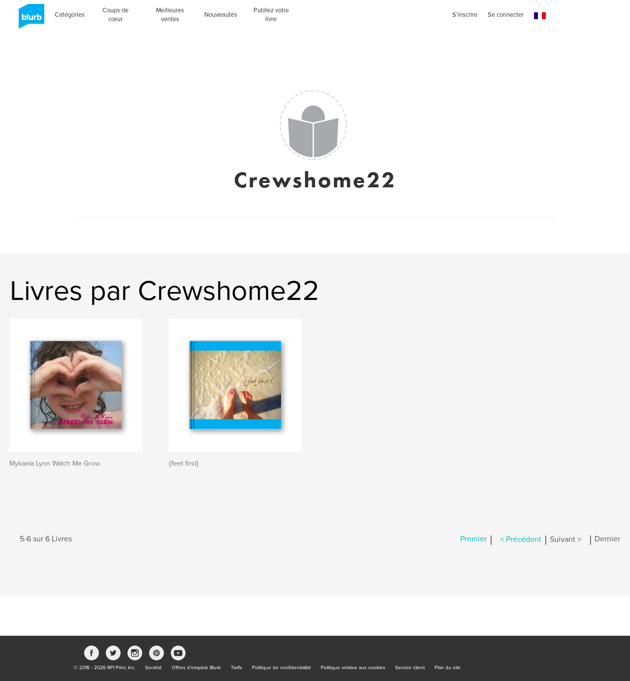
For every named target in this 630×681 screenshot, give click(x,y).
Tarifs (236, 668)
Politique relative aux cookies (353, 668)
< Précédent (520, 539)
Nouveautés (220, 15)
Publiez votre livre (271, 14)
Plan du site (448, 668)
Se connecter (506, 15)
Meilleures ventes (170, 14)
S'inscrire (464, 15)
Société (153, 668)
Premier (473, 539)
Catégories (70, 15)
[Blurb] (28, 20)
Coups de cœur (115, 14)
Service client (410, 668)
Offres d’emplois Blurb (196, 668)
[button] (540, 16)
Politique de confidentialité (281, 668)
